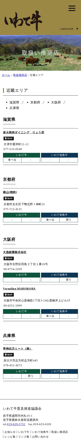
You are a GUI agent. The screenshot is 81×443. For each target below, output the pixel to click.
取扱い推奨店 (59, 431)
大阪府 (56, 102)
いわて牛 (23, 431)
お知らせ (10, 431)
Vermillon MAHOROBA (19, 288)
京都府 (35, 102)
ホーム (6, 75)
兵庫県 (14, 108)
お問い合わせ (40, 436)
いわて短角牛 (40, 431)
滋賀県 (14, 102)
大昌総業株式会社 (15, 252)
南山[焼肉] (10, 192)
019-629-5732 (16, 424)
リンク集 (23, 436)
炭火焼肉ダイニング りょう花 (23, 132)
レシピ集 (10, 436)
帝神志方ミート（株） (17, 348)
